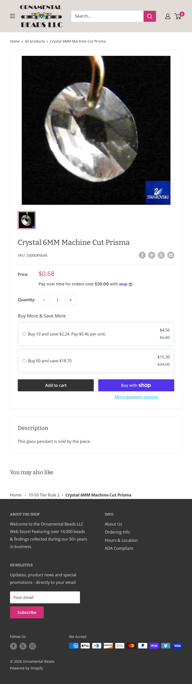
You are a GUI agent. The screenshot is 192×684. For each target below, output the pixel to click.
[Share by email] (170, 255)
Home (15, 41)
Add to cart (55, 385)
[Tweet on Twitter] (161, 255)
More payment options (136, 397)
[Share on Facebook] (142, 255)
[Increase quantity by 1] (70, 300)
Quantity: (27, 299)
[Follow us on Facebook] (13, 646)
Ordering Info (117, 532)
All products (35, 41)
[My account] (167, 16)
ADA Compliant (119, 548)
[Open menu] (12, 16)
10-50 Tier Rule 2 (44, 495)
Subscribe (27, 612)
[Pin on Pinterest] (151, 255)
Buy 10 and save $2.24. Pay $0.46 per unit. (67, 334)
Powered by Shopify (26, 668)
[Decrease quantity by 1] (44, 300)
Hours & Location (121, 540)
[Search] (150, 16)
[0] (178, 16)
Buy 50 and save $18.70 (50, 361)
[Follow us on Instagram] (32, 646)
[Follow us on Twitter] (23, 646)
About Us (113, 524)
